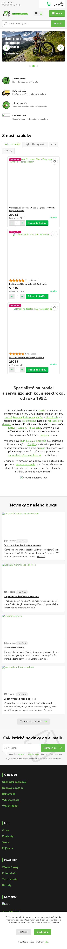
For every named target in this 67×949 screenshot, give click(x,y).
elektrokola (29, 420)
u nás (42, 448)
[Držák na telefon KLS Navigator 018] (33, 327)
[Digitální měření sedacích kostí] (33, 576)
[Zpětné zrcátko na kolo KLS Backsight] (33, 254)
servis (41, 410)
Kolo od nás (9, 873)
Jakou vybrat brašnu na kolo (20, 699)
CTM (28, 428)
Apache (36, 428)
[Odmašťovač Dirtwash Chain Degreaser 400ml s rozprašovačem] (33, 181)
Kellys (11, 428)
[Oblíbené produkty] (36, 13)
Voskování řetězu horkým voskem (22, 545)
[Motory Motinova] (33, 627)
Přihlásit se (50, 747)
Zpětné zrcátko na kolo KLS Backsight (28, 284)
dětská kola (52, 417)
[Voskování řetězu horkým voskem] (33, 524)
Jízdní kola (22, 541)
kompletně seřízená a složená (24, 455)
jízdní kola (25, 441)
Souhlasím (42, 931)
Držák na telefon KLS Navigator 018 (26, 357)
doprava (44, 435)
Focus (20, 428)
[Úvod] (15, 13)
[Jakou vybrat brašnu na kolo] (33, 678)
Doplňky (32, 444)
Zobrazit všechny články (31, 721)
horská (8, 417)
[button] (6, 47)
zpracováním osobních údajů (28, 754)
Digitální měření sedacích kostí (21, 596)
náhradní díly (54, 420)
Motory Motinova (14, 647)
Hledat (58, 23)
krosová (17, 417)
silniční (39, 417)
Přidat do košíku (37, 223)
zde (46, 942)
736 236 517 (7, 3)
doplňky (6, 424)
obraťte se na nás (25, 464)
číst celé (41, 556)
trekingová (29, 417)
